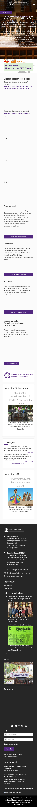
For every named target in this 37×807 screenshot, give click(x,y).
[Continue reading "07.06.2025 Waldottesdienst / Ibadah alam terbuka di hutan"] (20, 413)
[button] (6, 670)
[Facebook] (19, 725)
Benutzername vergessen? (13, 754)
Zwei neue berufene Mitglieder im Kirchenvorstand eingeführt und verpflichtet (20, 598)
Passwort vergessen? (11, 756)
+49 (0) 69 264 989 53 (20, 570)
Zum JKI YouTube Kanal (18, 312)
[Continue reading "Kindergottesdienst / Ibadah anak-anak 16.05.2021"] (20, 497)
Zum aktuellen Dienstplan (18, 274)
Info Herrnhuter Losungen (18, 463)
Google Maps (13, 548)
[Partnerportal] (12, 725)
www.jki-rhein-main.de (14, 576)
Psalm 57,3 (30, 452)
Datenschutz (8, 588)
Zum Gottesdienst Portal (18, 236)
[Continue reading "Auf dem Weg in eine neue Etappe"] (20, 635)
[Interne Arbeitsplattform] (16, 725)
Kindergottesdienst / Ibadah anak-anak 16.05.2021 (20, 482)
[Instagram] (22, 725)
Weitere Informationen (14, 16)
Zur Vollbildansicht (11, 363)
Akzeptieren (5, 12)
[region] (18, 674)
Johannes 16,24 (29, 461)
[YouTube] (26, 725)
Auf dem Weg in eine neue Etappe (20, 625)
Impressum (8, 585)
